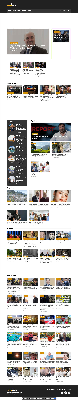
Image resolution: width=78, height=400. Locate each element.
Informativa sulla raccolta (28, 398)
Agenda (29, 10)
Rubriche (23, 10)
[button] (62, 392)
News (9, 10)
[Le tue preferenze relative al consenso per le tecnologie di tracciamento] (76, 399)
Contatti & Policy (51, 389)
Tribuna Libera (16, 10)
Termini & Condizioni (61, 389)
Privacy (69, 389)
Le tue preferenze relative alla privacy (44, 398)
